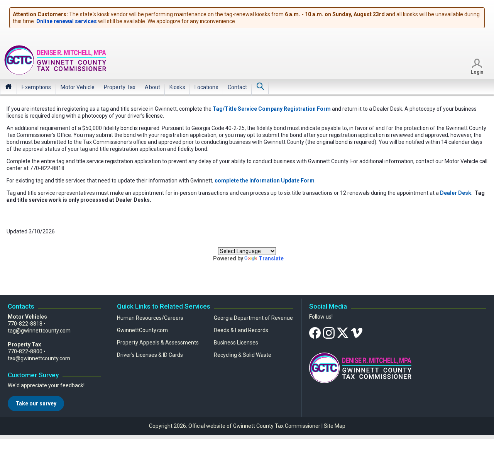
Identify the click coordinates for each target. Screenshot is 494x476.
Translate (271, 258)
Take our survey (35, 403)
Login (477, 72)
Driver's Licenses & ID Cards (150, 355)
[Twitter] (343, 332)
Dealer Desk (455, 193)
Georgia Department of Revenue (253, 318)
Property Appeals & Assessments (158, 342)
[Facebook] (315, 332)
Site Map (334, 426)
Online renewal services (66, 21)
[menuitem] (36, 87)
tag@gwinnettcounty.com (39, 330)
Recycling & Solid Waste (242, 355)
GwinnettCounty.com (142, 330)
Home (8, 86)
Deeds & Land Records (241, 330)
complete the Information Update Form (265, 180)
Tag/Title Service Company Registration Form (272, 109)
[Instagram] (329, 332)
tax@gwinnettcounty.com (39, 358)
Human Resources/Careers (150, 318)
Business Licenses (236, 342)
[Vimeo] (356, 332)
